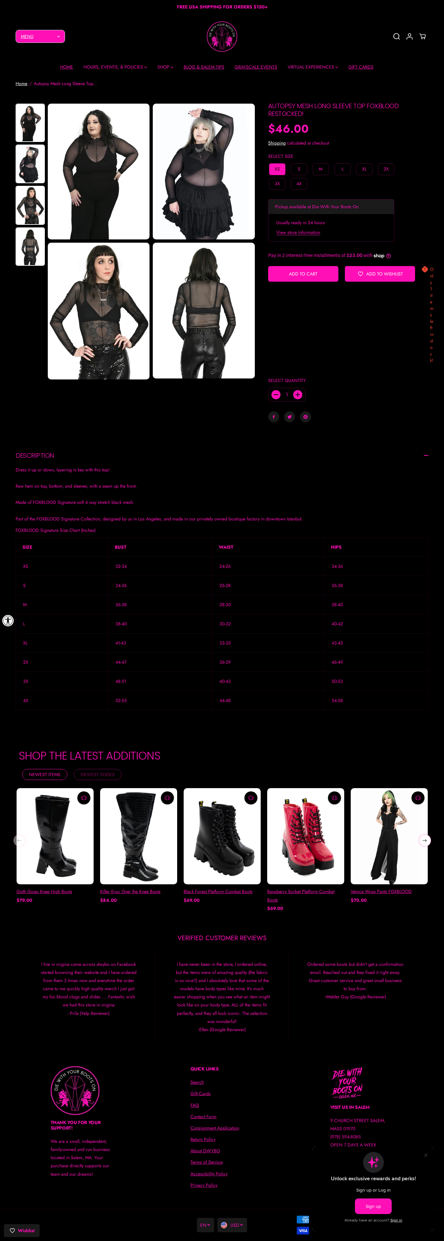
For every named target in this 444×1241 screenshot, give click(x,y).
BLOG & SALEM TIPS (204, 67)
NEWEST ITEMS (44, 774)
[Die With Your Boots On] (222, 37)
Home (21, 83)
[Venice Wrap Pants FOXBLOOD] (389, 836)
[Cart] (422, 36)
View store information (298, 232)
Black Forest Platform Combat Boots (218, 891)
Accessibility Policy (209, 1174)
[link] (82, 1090)
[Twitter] (289, 416)
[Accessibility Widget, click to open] (8, 620)
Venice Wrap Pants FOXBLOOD (381, 891)
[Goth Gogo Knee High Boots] (55, 836)
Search (197, 1082)
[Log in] (409, 36)
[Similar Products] (84, 798)
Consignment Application (214, 1128)
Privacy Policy (203, 1185)
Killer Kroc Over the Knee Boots (130, 891)
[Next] (425, 840)
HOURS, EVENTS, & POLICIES (114, 67)
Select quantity (287, 380)
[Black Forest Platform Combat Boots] (222, 836)
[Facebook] (273, 416)
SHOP (164, 67)
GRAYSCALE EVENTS (256, 67)
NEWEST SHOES (98, 774)
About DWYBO (205, 1150)
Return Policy (202, 1139)
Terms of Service (206, 1162)
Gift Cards (200, 1093)
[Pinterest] (305, 416)
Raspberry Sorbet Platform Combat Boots (300, 895)
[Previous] (19, 840)
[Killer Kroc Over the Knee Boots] (138, 836)
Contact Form (203, 1116)
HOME (66, 67)
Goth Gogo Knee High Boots (44, 891)
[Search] (396, 36)
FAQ (194, 1105)
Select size (281, 156)
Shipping (277, 143)
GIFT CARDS (360, 67)
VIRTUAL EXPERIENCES (311, 67)
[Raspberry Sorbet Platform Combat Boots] (305, 836)
